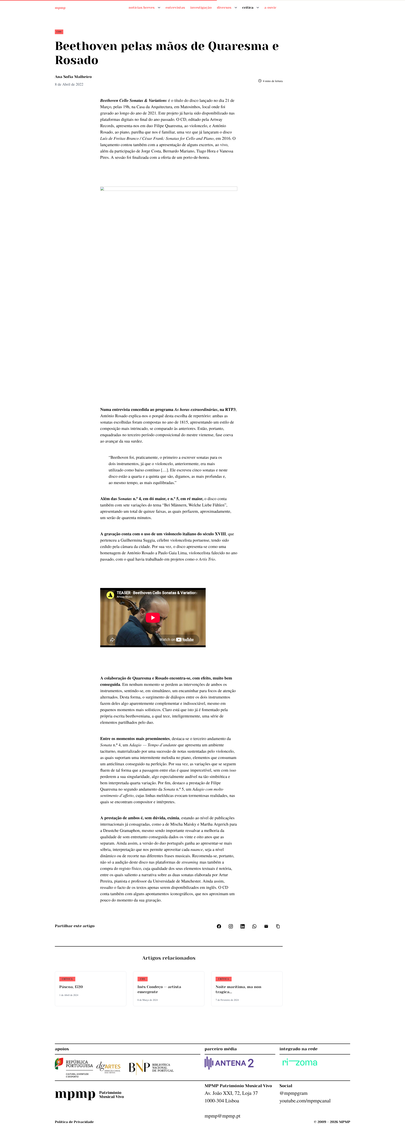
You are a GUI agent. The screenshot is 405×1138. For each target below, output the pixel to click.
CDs (59, 31)
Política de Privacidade (74, 1122)
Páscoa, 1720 (71, 987)
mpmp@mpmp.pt (222, 1115)
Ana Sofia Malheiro (73, 77)
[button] (278, 926)
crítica (67, 979)
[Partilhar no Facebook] (219, 926)
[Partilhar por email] (266, 926)
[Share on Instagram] (230, 926)
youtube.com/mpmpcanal (305, 1100)
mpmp (60, 7)
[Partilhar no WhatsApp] (254, 926)
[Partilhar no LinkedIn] (242, 926)
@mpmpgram (293, 1093)
